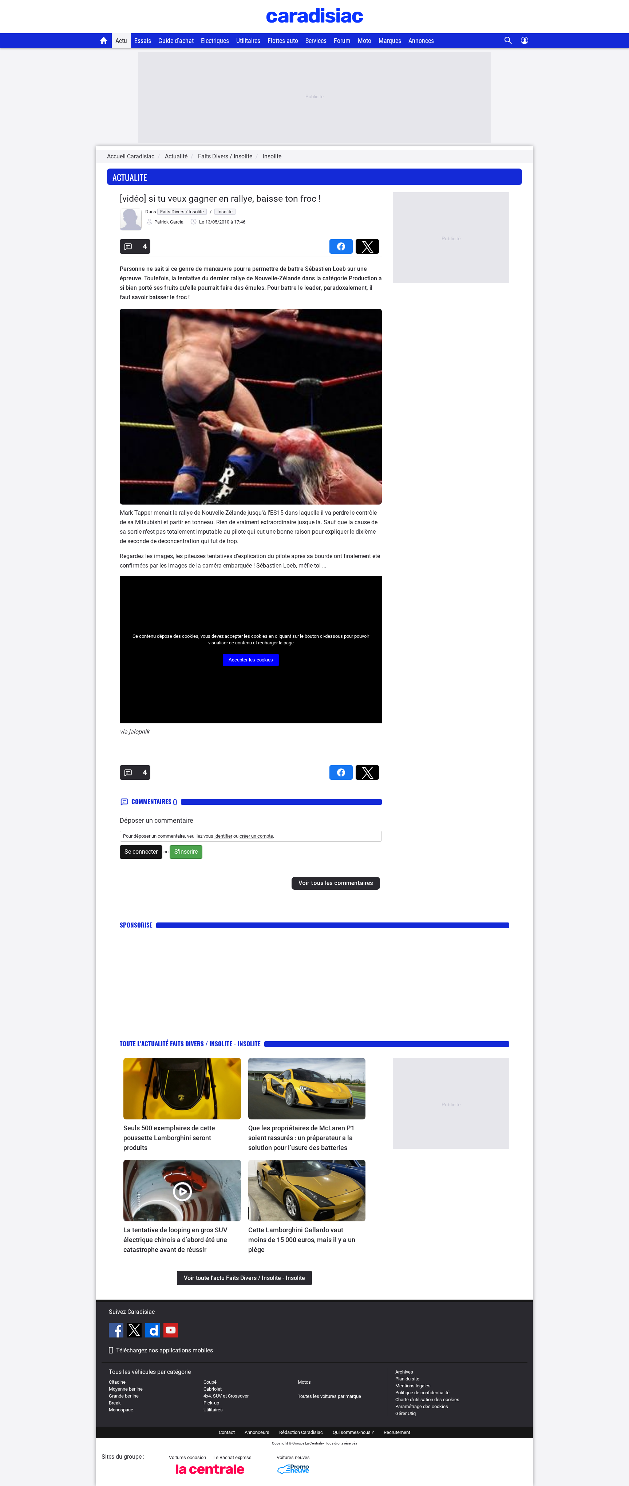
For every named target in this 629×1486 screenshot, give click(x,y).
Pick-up (211, 1403)
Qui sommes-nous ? (353, 1432)
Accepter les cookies (251, 660)
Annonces (421, 40)
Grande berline (124, 1396)
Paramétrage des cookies (421, 1406)
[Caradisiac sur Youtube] (170, 1331)
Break (115, 1403)
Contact (227, 1432)
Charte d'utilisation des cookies (427, 1399)
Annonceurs (257, 1432)
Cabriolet (212, 1389)
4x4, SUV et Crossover (226, 1396)
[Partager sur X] (369, 244)
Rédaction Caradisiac (301, 1432)
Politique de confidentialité (422, 1392)
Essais (142, 40)
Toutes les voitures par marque (329, 1396)
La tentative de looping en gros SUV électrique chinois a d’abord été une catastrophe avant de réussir (175, 1239)
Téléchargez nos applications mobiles (164, 1350)
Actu (121, 40)
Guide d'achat (176, 40)
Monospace (121, 1409)
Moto (364, 40)
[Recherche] (508, 40)
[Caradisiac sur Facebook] (117, 1331)
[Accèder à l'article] (182, 1088)
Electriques (215, 40)
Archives (404, 1372)
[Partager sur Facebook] (342, 244)
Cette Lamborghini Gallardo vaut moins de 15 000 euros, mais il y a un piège (301, 1239)
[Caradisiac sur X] (135, 1331)
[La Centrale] (210, 1476)
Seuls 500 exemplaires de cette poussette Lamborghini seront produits (169, 1137)
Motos (304, 1382)
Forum (342, 40)
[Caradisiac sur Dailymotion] (153, 1331)
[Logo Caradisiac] (314, 29)
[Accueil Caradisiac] (104, 40)
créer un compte (256, 836)
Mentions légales (413, 1385)
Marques (390, 40)
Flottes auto (283, 40)
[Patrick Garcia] (131, 229)
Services (316, 40)
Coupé (210, 1382)
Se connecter (141, 851)
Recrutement (397, 1432)
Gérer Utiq (405, 1413)
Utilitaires (248, 40)
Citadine (117, 1382)
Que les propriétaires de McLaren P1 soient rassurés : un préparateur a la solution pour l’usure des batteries (301, 1137)
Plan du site (407, 1379)
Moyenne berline (126, 1389)
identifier (223, 836)
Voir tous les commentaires (335, 883)
